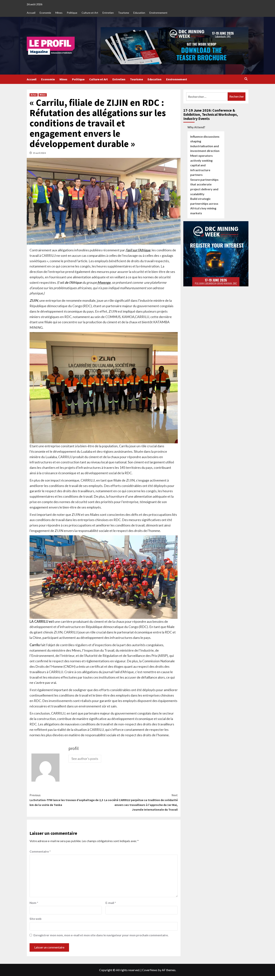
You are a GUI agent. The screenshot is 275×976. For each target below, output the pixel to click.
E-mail (111, 902)
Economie (45, 12)
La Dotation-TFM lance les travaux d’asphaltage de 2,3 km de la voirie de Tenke (66, 799)
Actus (33, 94)
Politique (72, 12)
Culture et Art (90, 12)
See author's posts (84, 758)
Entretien (108, 12)
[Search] (246, 79)
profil (73, 748)
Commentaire (40, 851)
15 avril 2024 (39, 153)
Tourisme (123, 12)
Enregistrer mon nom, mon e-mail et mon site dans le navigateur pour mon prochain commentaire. (101, 935)
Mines (58, 12)
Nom (34, 902)
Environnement (158, 12)
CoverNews (149, 970)
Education (139, 12)
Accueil (31, 12)
